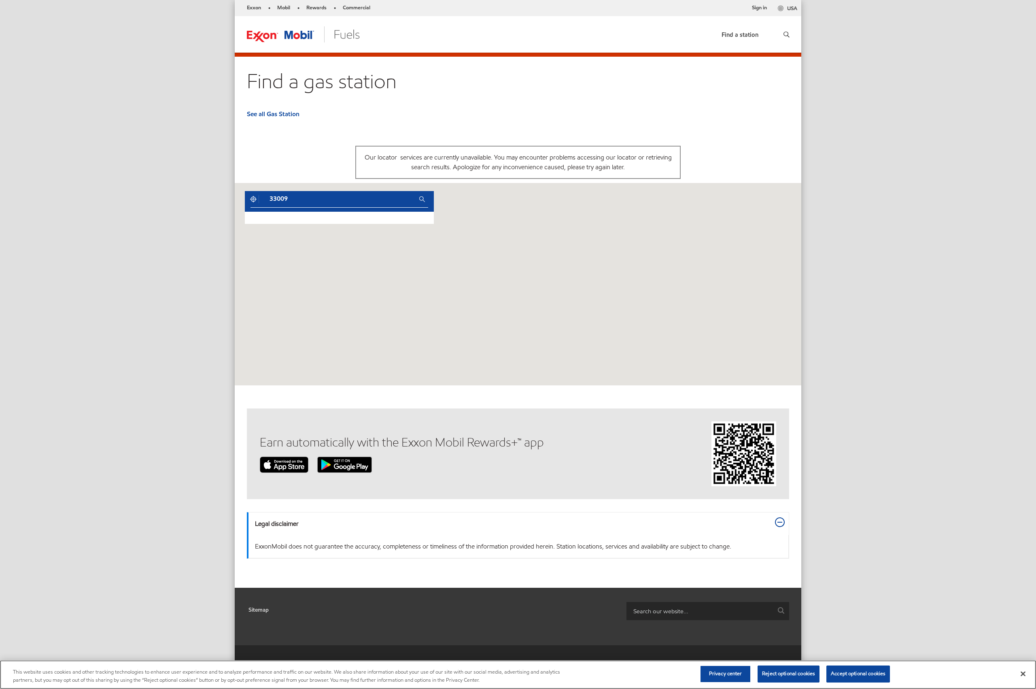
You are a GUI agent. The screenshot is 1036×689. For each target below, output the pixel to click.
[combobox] (338, 199)
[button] (786, 34)
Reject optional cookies (788, 673)
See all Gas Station (273, 114)
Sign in (759, 7)
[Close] (1023, 674)
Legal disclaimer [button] (277, 523)
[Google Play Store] (344, 464)
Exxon (254, 7)
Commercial (356, 7)
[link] (740, 33)
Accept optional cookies (858, 673)
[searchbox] (699, 611)
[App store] (284, 464)
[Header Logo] (303, 34)
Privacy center (725, 673)
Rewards (316, 7)
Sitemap (258, 610)
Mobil (283, 7)
